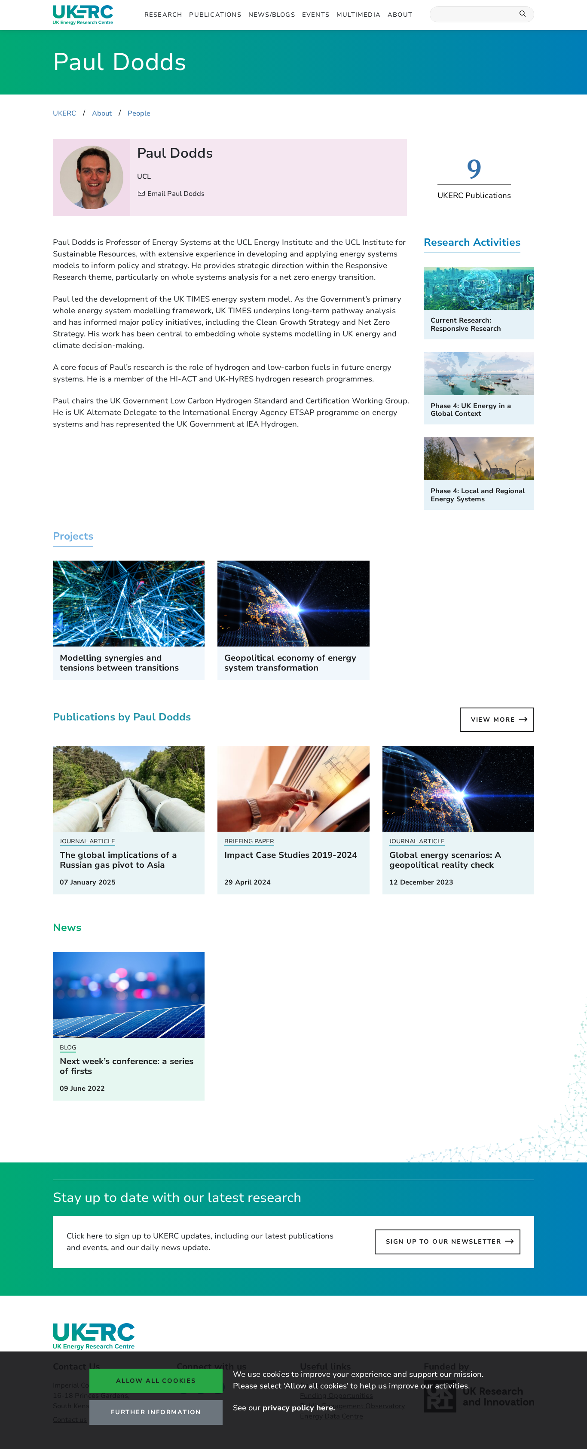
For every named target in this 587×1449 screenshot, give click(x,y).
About (400, 14)
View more (493, 719)
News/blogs (271, 14)
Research (163, 14)
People (139, 113)
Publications (215, 14)
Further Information (156, 1412)
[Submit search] (523, 14)
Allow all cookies (156, 1380)
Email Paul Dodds (176, 193)
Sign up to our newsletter (443, 1241)
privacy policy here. (299, 1408)
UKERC (64, 113)
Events (316, 14)
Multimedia (358, 14)
